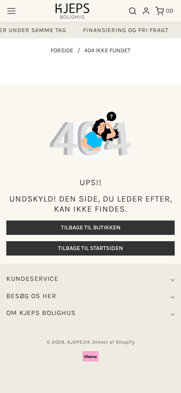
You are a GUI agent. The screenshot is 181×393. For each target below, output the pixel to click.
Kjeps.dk (78, 342)
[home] (90, 382)
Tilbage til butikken (90, 227)
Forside (62, 50)
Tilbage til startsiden (90, 248)
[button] (11, 11)
